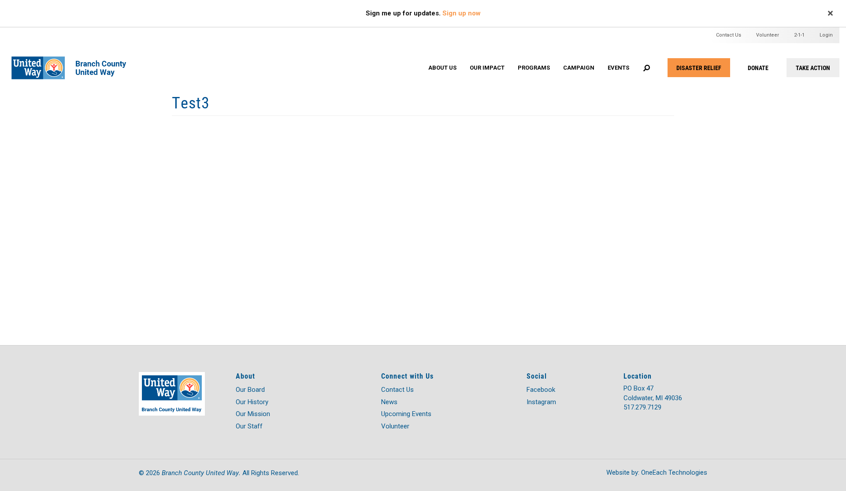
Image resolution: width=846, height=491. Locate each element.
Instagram (541, 402)
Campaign (578, 67)
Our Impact (487, 67)
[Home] (75, 59)
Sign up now (461, 13)
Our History (252, 402)
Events (618, 67)
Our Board (250, 390)
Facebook (541, 390)
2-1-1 (799, 35)
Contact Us (728, 35)
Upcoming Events (406, 414)
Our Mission (253, 414)
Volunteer (767, 35)
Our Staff (249, 426)
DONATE (758, 67)
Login (826, 35)
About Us (442, 67)
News (389, 402)
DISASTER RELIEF (698, 67)
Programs (534, 67)
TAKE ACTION (813, 67)
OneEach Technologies (674, 472)
